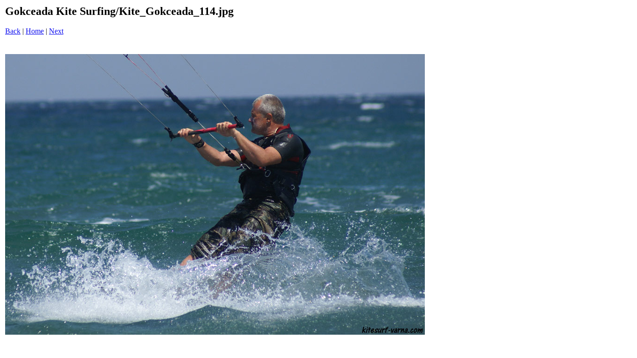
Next (56, 31)
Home (35, 31)
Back (13, 31)
